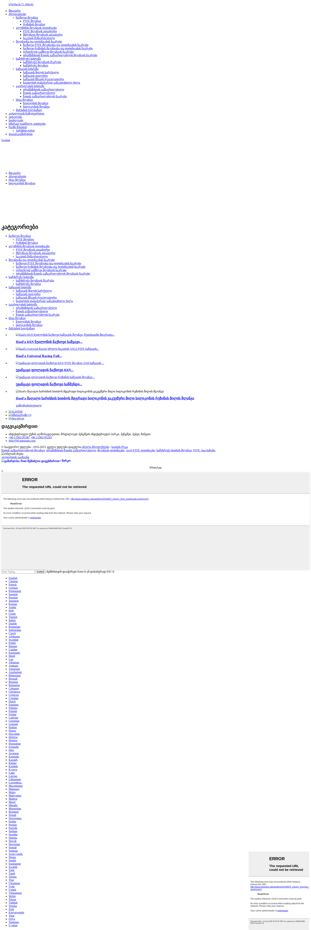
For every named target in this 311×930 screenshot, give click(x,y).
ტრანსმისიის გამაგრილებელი (43, 89)
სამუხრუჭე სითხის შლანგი (174, 450)
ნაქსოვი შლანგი (27, 17)
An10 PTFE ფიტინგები (140, 450)
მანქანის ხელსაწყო (29, 110)
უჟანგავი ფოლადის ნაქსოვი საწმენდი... (49, 384)
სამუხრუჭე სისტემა (28, 58)
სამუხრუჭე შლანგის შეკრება (42, 62)
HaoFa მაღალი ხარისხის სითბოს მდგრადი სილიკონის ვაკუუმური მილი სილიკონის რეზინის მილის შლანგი (105, 398)
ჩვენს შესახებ (18, 127)
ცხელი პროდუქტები (95, 446)
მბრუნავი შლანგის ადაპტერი (42, 34)
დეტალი (35, 405)
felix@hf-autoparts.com (22, 440)
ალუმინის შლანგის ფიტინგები (36, 27)
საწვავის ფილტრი (35, 75)
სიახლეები (16, 120)
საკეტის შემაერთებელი (39, 38)
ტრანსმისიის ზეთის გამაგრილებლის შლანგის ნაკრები (60, 55)
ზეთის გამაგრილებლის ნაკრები (45, 96)
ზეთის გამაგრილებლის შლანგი (23, 450)
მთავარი (15, 10)
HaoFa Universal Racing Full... (39, 356)
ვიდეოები (15, 116)
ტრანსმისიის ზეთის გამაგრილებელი (71, 450)
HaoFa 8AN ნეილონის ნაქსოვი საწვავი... (49, 342)
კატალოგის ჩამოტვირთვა (26, 113)
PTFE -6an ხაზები (204, 450)
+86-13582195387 (19, 437)
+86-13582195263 (41, 437)
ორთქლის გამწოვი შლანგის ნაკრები (48, 51)
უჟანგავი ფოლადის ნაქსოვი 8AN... (45, 370)
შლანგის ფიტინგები (110, 450)
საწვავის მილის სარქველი (41, 72)
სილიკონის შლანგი (36, 106)
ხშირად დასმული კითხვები (27, 123)
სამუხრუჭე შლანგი (35, 65)
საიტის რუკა (119, 446)
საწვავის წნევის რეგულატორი (43, 79)
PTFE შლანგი (32, 21)
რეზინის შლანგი (34, 24)
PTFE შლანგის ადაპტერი (40, 31)
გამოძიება (23, 405)
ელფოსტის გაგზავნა (15, 457)
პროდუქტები (17, 14)
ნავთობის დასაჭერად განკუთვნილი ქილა (51, 82)
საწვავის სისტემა (27, 69)
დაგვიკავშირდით (21, 134)
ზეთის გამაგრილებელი (39, 92)
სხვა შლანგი (24, 99)
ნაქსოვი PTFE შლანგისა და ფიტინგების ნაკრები (55, 45)
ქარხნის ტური (25, 130)
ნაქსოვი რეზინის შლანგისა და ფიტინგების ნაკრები (58, 48)
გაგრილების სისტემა (30, 86)
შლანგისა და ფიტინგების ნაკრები (39, 41)
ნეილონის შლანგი (35, 103)
